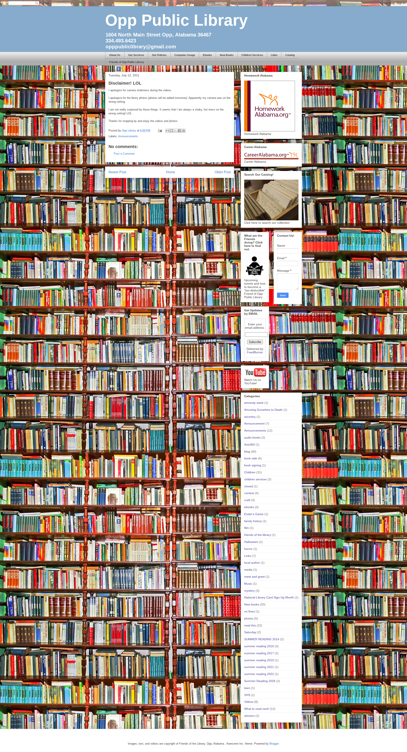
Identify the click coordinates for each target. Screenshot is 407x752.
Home (170, 172)
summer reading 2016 (259, 646)
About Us (114, 55)
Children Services (252, 55)
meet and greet (254, 576)
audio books (252, 437)
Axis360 (249, 444)
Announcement (254, 423)
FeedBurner (255, 352)
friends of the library (257, 535)
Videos (248, 701)
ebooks (249, 507)
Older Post (223, 172)
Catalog (290, 55)
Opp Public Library (176, 20)
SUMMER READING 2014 (261, 639)
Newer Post (117, 172)
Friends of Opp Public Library (126, 62)
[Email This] (167, 131)
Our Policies (159, 55)
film (246, 528)
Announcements (128, 136)
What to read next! (256, 708)
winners (249, 715)
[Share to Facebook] (179, 131)
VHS (247, 695)
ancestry (250, 416)
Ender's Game (253, 514)
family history (253, 521)
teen (247, 688)
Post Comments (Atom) (178, 183)
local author (252, 562)
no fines (249, 611)
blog (247, 451)
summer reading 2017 (259, 653)
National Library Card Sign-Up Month (269, 597)
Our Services (136, 55)
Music (248, 583)
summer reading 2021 (259, 667)
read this (250, 625)
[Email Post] (160, 130)
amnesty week (253, 402)
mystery (249, 590)
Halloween (251, 542)
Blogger (274, 743)
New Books (227, 55)
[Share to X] (175, 131)
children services (255, 479)
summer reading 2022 (259, 674)
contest (249, 493)
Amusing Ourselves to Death (263, 409)
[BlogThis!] (171, 131)
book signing (252, 465)
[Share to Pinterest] (183, 131)
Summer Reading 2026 (259, 681)
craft (247, 500)
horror (248, 549)
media (248, 569)
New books (251, 604)
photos (248, 618)
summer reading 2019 (259, 660)
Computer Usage (184, 55)
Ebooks (207, 55)
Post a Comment (124, 153)
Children (249, 472)
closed (248, 486)
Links (274, 55)
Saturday (250, 632)
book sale (250, 458)
